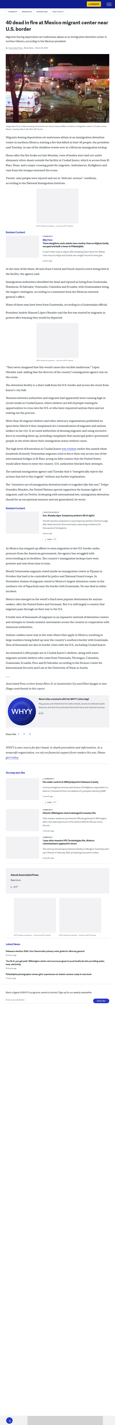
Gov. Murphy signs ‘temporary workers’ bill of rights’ (69, 515)
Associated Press (15, 48)
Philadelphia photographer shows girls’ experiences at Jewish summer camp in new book (48, 974)
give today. (12, 757)
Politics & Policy (51, 512)
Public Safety (58, 12)
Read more (16, 880)
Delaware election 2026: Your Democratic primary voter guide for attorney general (45, 951)
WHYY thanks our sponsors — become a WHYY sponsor (54, 226)
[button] (9, 1420)
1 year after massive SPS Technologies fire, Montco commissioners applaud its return (69, 842)
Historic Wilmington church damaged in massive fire (69, 813)
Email (30, 734)
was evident (69, 449)
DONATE (94, 4)
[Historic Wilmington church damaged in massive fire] (22, 822)
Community (12, 12)
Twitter (24, 734)
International (42, 12)
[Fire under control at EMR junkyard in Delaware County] (22, 791)
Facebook (18, 734)
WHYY (11, 4)
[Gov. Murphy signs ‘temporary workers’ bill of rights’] (22, 524)
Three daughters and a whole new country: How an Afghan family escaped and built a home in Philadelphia (76, 245)
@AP (15, 886)
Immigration (27, 12)
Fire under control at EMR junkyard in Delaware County (70, 782)
